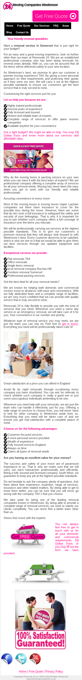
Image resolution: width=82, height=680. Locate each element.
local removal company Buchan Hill (29, 268)
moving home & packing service (40, 177)
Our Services (41, 25)
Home (9, 25)
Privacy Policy (54, 671)
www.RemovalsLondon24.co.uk (41, 679)
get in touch (70, 323)
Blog (9, 32)
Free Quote (23, 25)
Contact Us (22, 32)
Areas (65, 25)
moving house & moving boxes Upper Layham (49, 204)
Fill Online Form (67, 542)
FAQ (55, 25)
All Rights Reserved (59, 676)
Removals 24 (29, 676)
